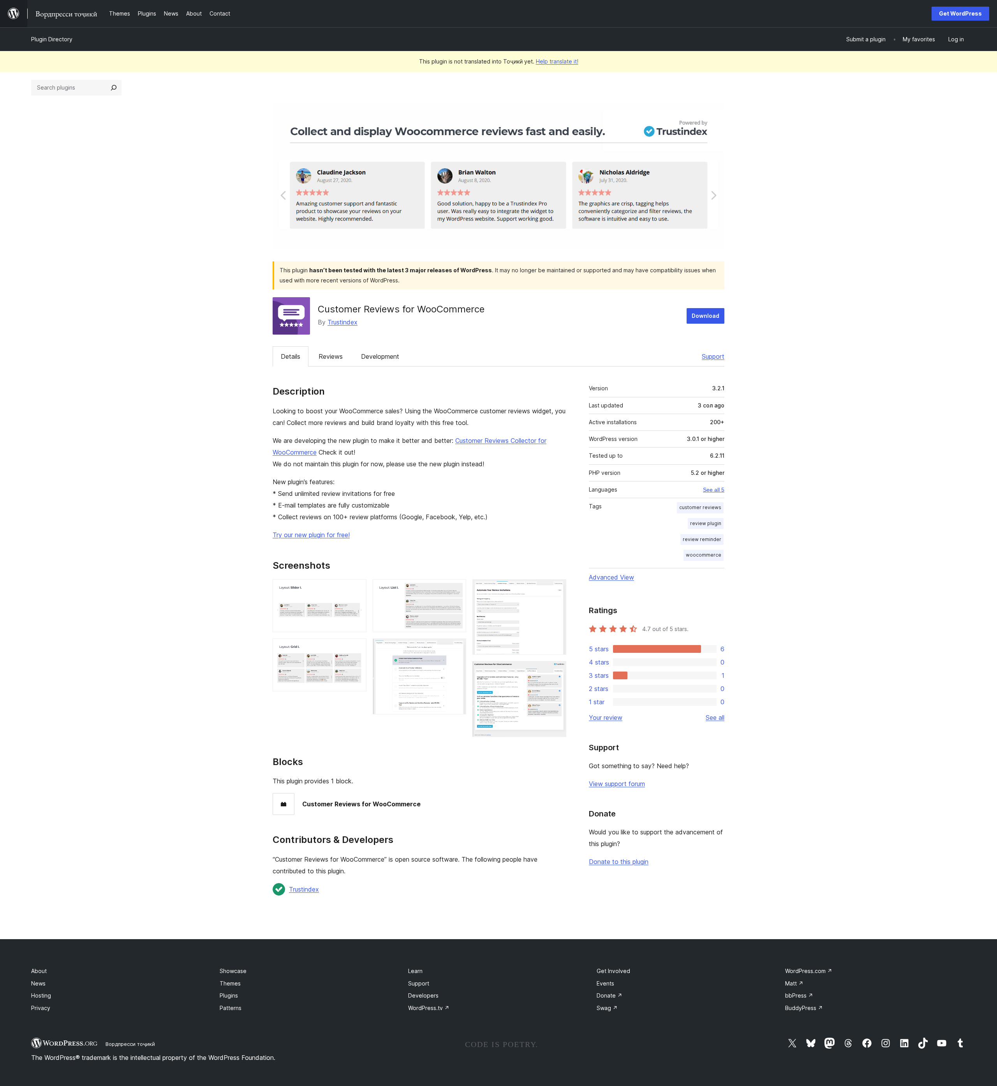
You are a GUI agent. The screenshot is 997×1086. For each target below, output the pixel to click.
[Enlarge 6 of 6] (556, 671)
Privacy (40, 1008)
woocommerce (703, 555)
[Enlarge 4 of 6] (456, 649)
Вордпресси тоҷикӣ (130, 1044)
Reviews (331, 356)
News (38, 983)
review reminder (702, 539)
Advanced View (611, 577)
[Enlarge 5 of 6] (556, 590)
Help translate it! (557, 61)
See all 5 (713, 490)
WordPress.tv (428, 1008)
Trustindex (343, 322)
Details (290, 356)
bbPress (799, 995)
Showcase (233, 971)
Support (713, 356)
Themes (230, 983)
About (39, 971)
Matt (794, 983)
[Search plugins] (114, 87)
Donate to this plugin (618, 862)
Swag (607, 1008)
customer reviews (700, 507)
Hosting (41, 995)
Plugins (229, 995)
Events (605, 983)
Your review (605, 717)
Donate (609, 995)
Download (705, 315)
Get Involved (613, 971)
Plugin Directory (51, 39)
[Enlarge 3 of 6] (456, 590)
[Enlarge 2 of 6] (356, 649)
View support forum (617, 784)
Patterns (230, 1008)
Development (380, 356)
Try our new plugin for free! (311, 535)
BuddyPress (804, 1008)
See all (715, 717)
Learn (415, 971)
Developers (423, 995)
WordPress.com (808, 971)
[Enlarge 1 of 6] (356, 590)
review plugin (705, 523)
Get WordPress (960, 13)
